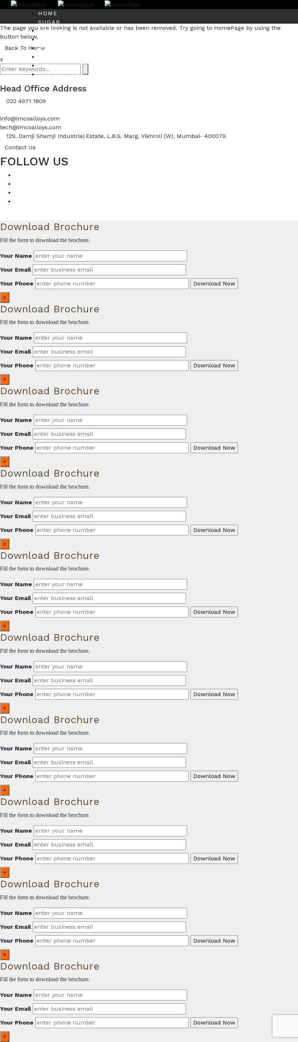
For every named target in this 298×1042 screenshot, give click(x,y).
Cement (52, 39)
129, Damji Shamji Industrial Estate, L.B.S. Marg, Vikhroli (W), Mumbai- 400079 (116, 136)
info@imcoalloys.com (30, 118)
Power (50, 48)
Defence (53, 66)
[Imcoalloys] (23, 4)
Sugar (49, 22)
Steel (48, 57)
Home (48, 13)
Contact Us (59, 74)
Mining (51, 31)
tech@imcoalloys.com (30, 127)
